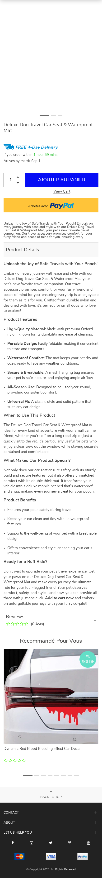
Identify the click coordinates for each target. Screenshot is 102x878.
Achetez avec (38, 206)
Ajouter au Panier (61, 180)
